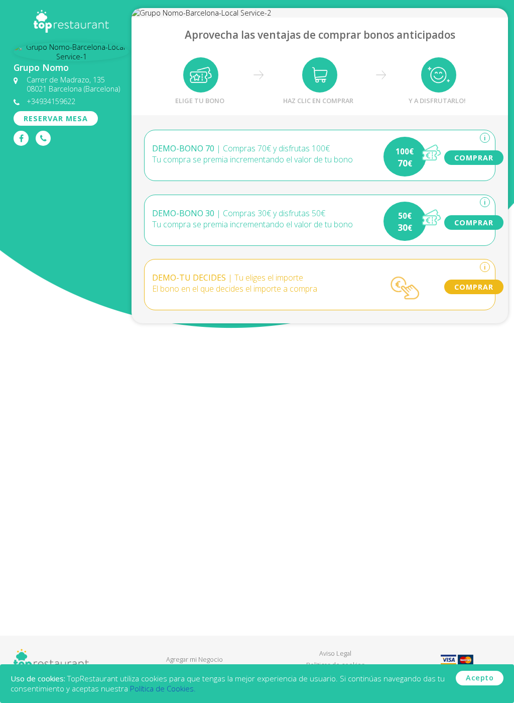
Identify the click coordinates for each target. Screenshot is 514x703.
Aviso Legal (335, 653)
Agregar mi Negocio (194, 659)
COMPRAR (473, 157)
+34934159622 (51, 101)
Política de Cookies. (163, 688)
